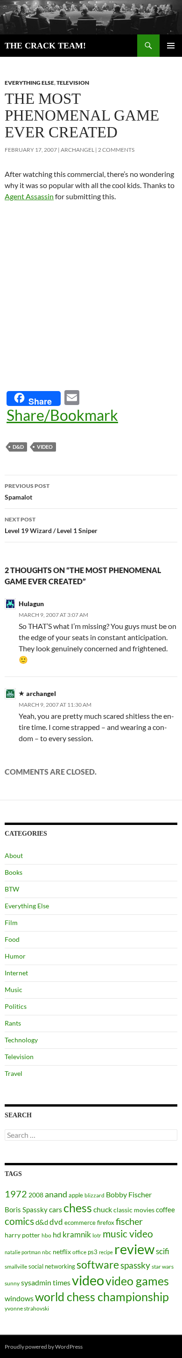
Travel (13, 1073)
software (98, 1264)
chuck (102, 1209)
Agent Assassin (29, 196)
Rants (13, 1023)
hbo (46, 1235)
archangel (77, 149)
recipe (106, 1252)
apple (76, 1195)
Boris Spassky (26, 1209)
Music (13, 989)
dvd (56, 1222)
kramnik (77, 1234)
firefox (105, 1222)
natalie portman (23, 1252)
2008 (35, 1195)
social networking (51, 1266)
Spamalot (27, 491)
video (45, 447)
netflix (62, 1252)
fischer (129, 1221)
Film (11, 922)
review (134, 1249)
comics (19, 1221)
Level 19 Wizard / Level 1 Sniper (51, 525)
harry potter (22, 1235)
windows (19, 1298)
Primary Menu (171, 45)
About (14, 855)
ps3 (93, 1252)
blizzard (94, 1195)
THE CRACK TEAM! (45, 45)
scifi (162, 1251)
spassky (135, 1265)
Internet (16, 973)
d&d (18, 447)
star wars (163, 1266)
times (61, 1282)
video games (137, 1281)
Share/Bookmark (62, 415)
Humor (15, 956)
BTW (12, 889)
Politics (16, 1006)
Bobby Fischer (129, 1194)
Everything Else (29, 82)
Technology (21, 1040)
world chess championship (102, 1297)
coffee (165, 1209)
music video (128, 1234)
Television (72, 82)
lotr (96, 1235)
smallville (16, 1266)
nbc (46, 1252)
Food (12, 939)
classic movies (133, 1210)
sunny (12, 1283)
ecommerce (80, 1222)
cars (55, 1209)
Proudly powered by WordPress (44, 1346)
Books (13, 872)
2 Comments (116, 149)
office (79, 1252)
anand (56, 1194)
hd (57, 1234)
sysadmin (36, 1282)
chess (77, 1208)
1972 (16, 1193)
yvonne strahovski (27, 1308)
